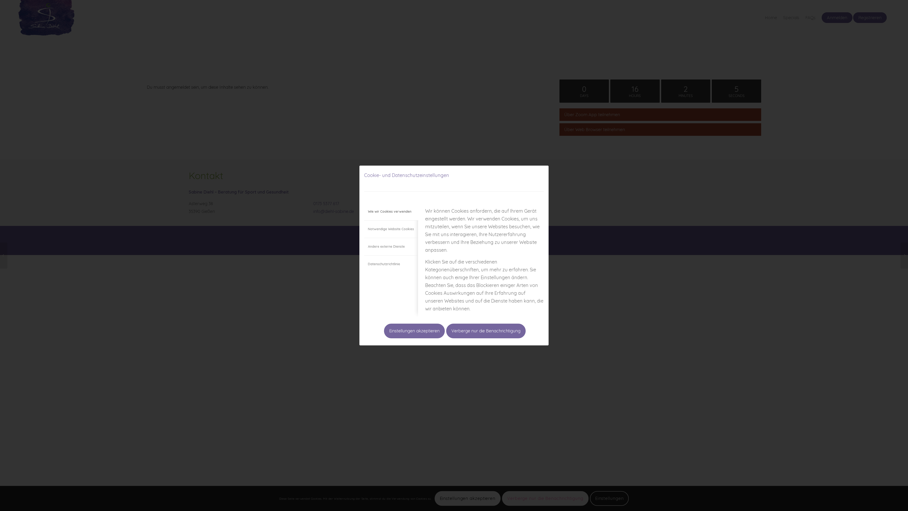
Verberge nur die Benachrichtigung (485, 331)
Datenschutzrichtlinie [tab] (384, 264)
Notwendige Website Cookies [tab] (391, 229)
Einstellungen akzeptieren (414, 331)
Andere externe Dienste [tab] (386, 246)
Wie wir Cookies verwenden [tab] (389, 211)
